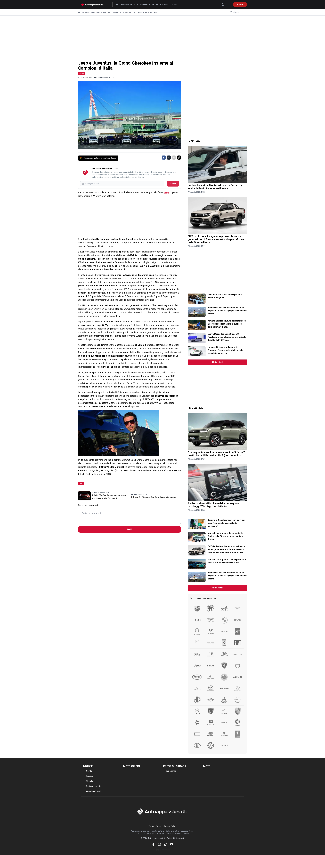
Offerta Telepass (122, 12)
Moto (167, 4)
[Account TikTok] (165, 844)
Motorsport (147, 4)
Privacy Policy (155, 826)
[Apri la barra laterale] (116, 4)
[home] (79, 12)
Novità (134, 4)
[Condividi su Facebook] (164, 158)
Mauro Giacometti (90, 77)
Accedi (240, 4)
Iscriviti (173, 183)
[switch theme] (223, 4)
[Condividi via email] (174, 158)
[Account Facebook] (153, 844)
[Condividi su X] (169, 158)
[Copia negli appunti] (179, 158)
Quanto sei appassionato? (96, 12)
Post (129, 529)
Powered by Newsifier (162, 850)
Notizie (125, 4)
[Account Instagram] (159, 844)
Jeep (166, 192)
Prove (159, 4)
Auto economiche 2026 (145, 12)
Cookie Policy (170, 826)
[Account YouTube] (171, 844)
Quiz (174, 4)
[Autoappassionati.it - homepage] (92, 4)
